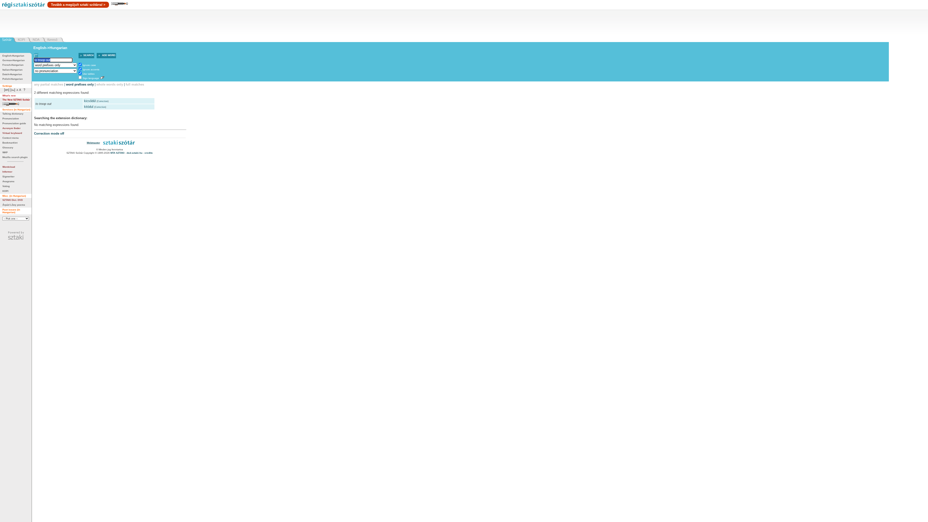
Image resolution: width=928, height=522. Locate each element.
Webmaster (93, 142)
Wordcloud (8, 167)
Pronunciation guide (14, 123)
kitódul (88, 107)
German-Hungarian (13, 60)
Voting (6, 186)
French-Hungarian (12, 65)
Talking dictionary (12, 113)
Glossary (7, 147)
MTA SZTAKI (117, 153)
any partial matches (48, 84)
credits (149, 153)
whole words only (109, 84)
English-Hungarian (13, 55)
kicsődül (90, 101)
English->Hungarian (50, 48)
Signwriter (8, 176)
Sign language (91, 78)
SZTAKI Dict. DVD (12, 200)
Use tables (88, 73)
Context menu (10, 138)
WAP (5, 152)
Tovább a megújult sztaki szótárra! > (78, 5)
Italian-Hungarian (12, 69)
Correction (102, 101)
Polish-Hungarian (12, 79)
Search (88, 55)
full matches (135, 84)
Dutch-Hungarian (12, 74)
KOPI (5, 191)
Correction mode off (49, 133)
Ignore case (89, 65)
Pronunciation (10, 118)
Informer (7, 171)
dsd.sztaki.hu (134, 153)
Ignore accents (91, 69)
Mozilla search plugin (15, 157)
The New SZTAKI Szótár (16, 99)
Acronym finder (11, 128)
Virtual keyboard (12, 133)
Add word (108, 55)
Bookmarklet (9, 142)
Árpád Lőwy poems (13, 204)
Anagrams (8, 181)
